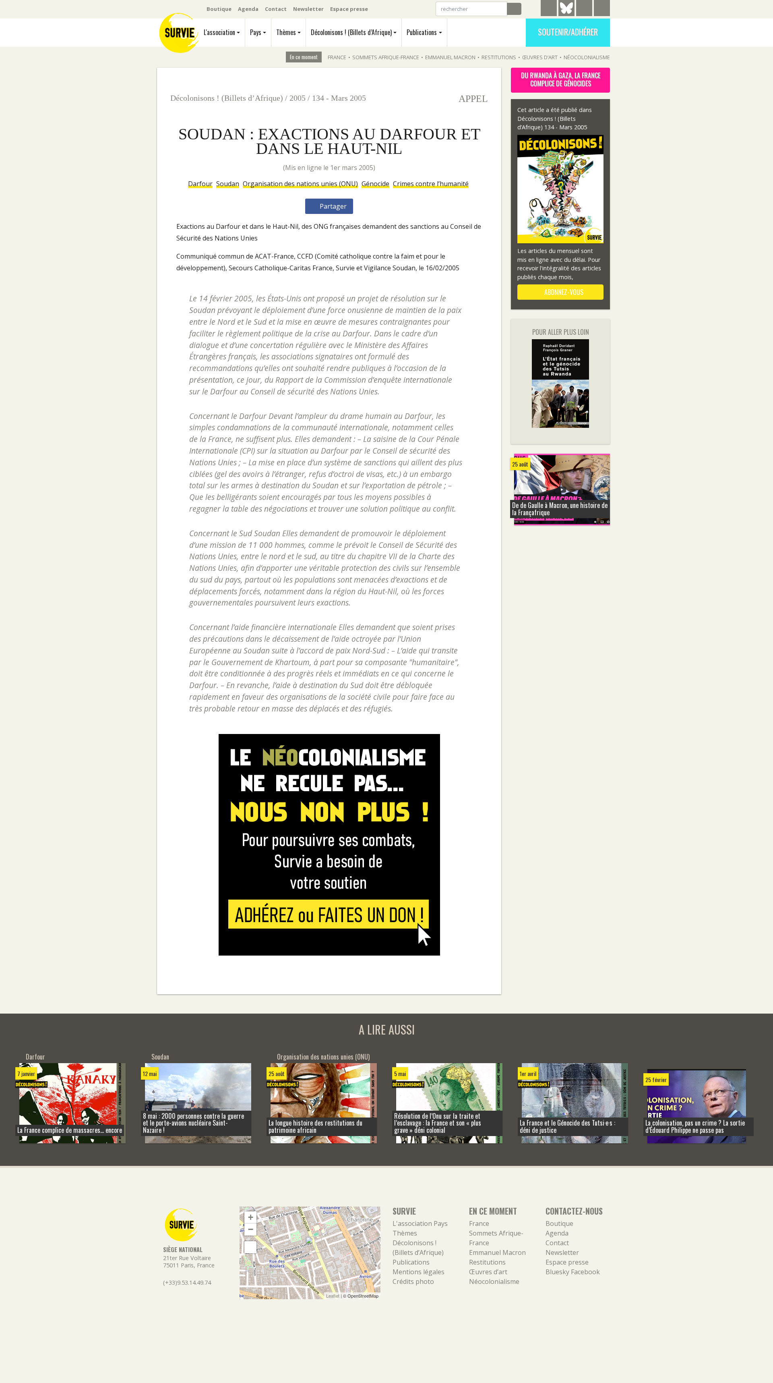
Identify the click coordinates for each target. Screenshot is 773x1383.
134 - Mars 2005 (339, 97)
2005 (297, 97)
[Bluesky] (566, 14)
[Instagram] (602, 9)
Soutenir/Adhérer (568, 32)
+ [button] (250, 1217)
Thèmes (286, 32)
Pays (255, 32)
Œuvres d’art (540, 57)
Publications (422, 32)
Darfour (200, 183)
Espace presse (349, 8)
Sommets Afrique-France (385, 57)
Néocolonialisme (587, 57)
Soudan (227, 183)
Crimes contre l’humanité (431, 183)
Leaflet (332, 1295)
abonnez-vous (563, 292)
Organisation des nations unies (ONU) (300, 183)
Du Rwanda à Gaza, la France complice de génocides (560, 79)
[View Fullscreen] (250, 1247)
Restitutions (499, 57)
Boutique (219, 8)
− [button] (250, 1229)
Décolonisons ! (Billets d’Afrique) (351, 32)
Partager (332, 206)
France (337, 57)
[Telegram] (549, 9)
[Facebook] (584, 9)
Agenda (248, 8)
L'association (219, 32)
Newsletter (308, 8)
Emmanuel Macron (450, 57)
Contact (276, 8)
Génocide (375, 183)
